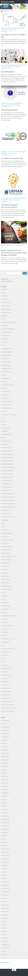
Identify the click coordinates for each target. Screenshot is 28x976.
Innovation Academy (6, 408)
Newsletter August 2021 (7, 464)
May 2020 (4, 839)
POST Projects (5, 530)
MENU (3, 437)
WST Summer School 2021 (7, 701)
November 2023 (5, 733)
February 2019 (5, 882)
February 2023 (5, 750)
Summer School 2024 (6, 589)
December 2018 (5, 885)
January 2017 (5, 941)
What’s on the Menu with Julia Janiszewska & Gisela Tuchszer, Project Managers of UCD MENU (14, 252)
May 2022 (4, 773)
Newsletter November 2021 (8, 503)
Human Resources (6, 404)
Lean (3, 421)
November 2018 (5, 888)
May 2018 (4, 901)
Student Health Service (7, 586)
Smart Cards (5, 569)
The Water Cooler (6, 606)
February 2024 (5, 727)
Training (4, 612)
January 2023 (5, 753)
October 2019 (5, 859)
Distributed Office (6, 365)
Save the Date (5, 543)
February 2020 (5, 849)
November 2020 (5, 822)
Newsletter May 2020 (6, 484)
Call (3, 319)
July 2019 (4, 868)
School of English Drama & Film (9, 556)
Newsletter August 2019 (7, 457)
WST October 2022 (6, 695)
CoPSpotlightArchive (9, 65)
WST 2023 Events (5, 681)
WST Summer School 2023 (7, 704)
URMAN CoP (17, 200)
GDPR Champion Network (9, 110)
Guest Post (4, 395)
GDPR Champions (6, 391)
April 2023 (4, 743)
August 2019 (5, 865)
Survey (3, 592)
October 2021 (5, 789)
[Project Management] (14, 56)
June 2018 (4, 898)
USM (3, 658)
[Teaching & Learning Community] (14, 137)
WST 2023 (14, 29)
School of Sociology (6, 559)
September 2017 (5, 915)
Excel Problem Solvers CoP (8, 385)
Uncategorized (5, 642)
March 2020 (4, 845)
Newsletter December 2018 (8, 467)
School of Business (6, 549)
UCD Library (5, 629)
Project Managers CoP (9, 66)
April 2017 (4, 931)
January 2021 (5, 816)
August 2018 (5, 895)
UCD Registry (5, 632)
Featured (4, 388)
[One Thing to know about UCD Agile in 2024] (14, 20)
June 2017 (4, 924)
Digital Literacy (5, 358)
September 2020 (5, 829)
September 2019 (5, 862)
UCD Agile (6, 29)
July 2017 (4, 921)
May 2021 (4, 806)
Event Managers (5, 378)
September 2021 (5, 793)
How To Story (5, 398)
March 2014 (4, 954)
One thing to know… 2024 (8, 516)
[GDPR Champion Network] (14, 93)
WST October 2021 (6, 691)
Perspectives (5, 520)
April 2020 (4, 842)
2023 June (4, 289)
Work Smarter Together (7, 2)
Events (3, 381)
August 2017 (5, 918)
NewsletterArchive (6, 510)
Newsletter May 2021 (6, 487)
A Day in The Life (5, 302)
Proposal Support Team (7, 540)
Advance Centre (5, 305)
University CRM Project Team (8, 648)
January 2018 (5, 905)
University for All (5, 652)
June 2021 (4, 802)
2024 (3, 292)
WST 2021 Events (5, 668)
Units (10, 29)
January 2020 (5, 852)
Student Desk (5, 582)
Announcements (5, 312)
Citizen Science (5, 335)
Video (3, 662)
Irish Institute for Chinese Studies (9, 414)
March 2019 (4, 878)
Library (4, 424)
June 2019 (4, 872)
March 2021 (4, 809)
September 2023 (5, 563)
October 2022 (5, 760)
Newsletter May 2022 (6, 245)
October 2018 (5, 891)
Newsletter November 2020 (8, 500)
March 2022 (4, 776)
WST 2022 (14, 245)
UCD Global (4, 622)
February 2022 (5, 779)
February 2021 (5, 812)
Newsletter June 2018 (6, 474)
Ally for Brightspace (6, 309)
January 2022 (5, 783)
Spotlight (18, 66)
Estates (3, 375)
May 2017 (4, 928)
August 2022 (5, 766)
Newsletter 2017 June (6, 447)
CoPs (2, 65)
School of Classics (6, 553)
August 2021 (5, 796)
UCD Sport (4, 635)
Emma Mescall (5, 31)
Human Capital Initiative (7, 401)
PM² (3, 523)
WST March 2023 (5, 688)
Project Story (5, 536)
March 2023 (4, 746)
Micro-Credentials (6, 441)
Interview (4, 411)
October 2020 (5, 826)
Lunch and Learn (6, 427)
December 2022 (5, 756)
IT (2, 418)
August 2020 (5, 832)
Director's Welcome (6, 362)
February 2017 (5, 938)
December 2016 (5, 944)
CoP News (3, 103)
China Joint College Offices (8, 329)
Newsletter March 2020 (7, 477)
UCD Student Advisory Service (8, 638)
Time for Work (5, 609)
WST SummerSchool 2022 (7, 711)
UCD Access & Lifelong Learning (9, 615)
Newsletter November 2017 (8, 493)
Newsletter (11, 28)
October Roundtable (6, 513)
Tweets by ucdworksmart (6, 281)
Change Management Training (8, 322)
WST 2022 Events (5, 675)
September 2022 (5, 763)
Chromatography (6, 332)
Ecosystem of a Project (7, 371)
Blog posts (4, 315)
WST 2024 (4, 685)
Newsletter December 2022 (8, 470)
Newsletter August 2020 (7, 460)
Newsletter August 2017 (7, 451)
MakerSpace (5, 431)
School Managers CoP (7, 546)
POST (3, 526)
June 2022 (4, 770)
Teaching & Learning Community (12, 158)
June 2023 (4, 740)
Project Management (8, 72)
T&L (15, 153)
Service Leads (5, 566)
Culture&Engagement (7, 352)
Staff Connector (5, 576)
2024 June (4, 296)
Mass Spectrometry (6, 434)
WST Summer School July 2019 (9, 708)
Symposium (4, 596)
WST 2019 (4, 665)
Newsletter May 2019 (6, 480)
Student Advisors (6, 579)
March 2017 (4, 934)
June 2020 (4, 835)
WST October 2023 (6, 698)
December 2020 (5, 819)
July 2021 (4, 799)
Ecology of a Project (6, 368)
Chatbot (4, 325)
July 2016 (4, 951)
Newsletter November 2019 (8, 497)
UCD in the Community (7, 625)
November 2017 (5, 908)
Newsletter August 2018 (7, 454)
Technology (5, 602)
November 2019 (5, 855)
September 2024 (5, 720)
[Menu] (26, 2)
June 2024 (4, 723)
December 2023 (4, 28)
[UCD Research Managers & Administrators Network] (14, 183)
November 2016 (5, 948)
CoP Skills (4, 342)
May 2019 (4, 875)
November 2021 (5, 786)
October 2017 (5, 911)
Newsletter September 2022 (13, 105)
